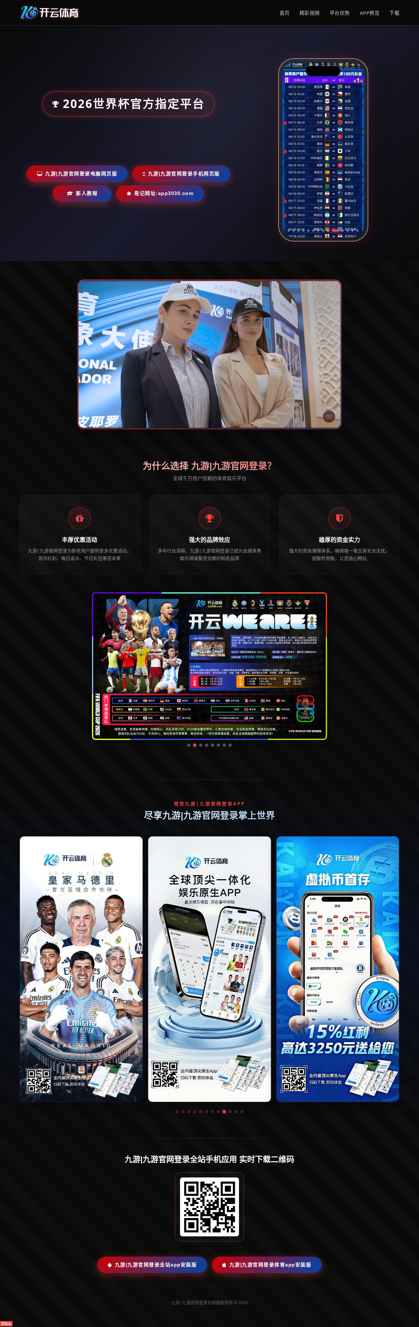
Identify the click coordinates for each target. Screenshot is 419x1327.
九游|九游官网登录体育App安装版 (270, 1203)
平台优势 (340, 12)
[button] (177, 1049)
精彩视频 (310, 12)
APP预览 (370, 12)
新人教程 (87, 193)
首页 (285, 12)
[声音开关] (329, 416)
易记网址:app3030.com (163, 193)
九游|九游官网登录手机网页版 (184, 173)
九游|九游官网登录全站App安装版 (156, 1203)
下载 (394, 12)
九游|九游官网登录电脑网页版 (81, 173)
